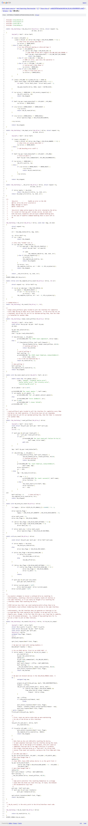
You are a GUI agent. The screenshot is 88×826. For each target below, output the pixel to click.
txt (81, 823)
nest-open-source (8, 8)
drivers (5, 11)
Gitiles (10, 823)
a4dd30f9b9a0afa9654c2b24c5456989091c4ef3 (67, 8)
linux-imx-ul (44, 8)
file (37, 15)
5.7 (38, 8)
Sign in (84, 3)
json (85, 823)
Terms (20, 823)
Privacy (15, 823)
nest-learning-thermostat (25, 8)
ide (11, 11)
